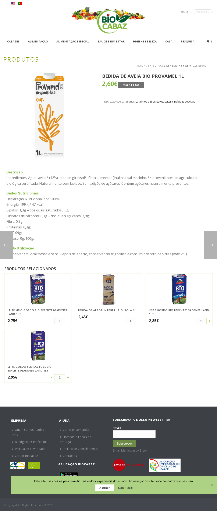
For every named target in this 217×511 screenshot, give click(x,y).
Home (141, 66)
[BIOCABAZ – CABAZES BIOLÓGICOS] (113, 21)
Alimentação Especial (72, 41)
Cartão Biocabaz (26, 456)
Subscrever (124, 443)
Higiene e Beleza (145, 41)
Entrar (184, 11)
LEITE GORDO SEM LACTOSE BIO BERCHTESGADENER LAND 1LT (30, 368)
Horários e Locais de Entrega (75, 439)
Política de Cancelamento (80, 449)
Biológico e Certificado (30, 442)
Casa (168, 41)
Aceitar (104, 487)
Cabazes (13, 41)
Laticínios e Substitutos (149, 101)
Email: (117, 428)
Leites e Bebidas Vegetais (179, 101)
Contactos (70, 456)
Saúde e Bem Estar (111, 41)
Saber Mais (125, 487)
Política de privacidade (30, 449)
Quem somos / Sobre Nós (28, 432)
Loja (151, 66)
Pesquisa (188, 41)
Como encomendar (76, 430)
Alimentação (38, 41)
